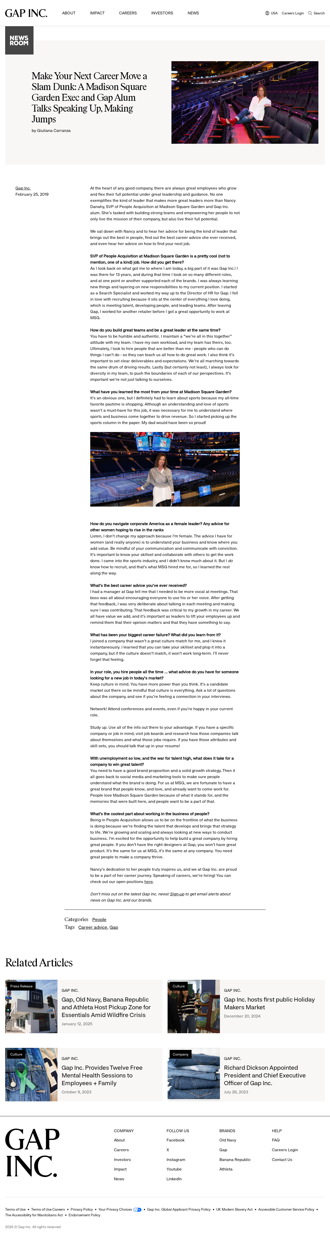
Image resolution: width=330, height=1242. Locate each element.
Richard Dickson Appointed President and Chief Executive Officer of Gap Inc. (265, 1075)
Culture (179, 986)
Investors (162, 13)
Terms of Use (15, 1209)
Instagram (176, 1159)
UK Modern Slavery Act (234, 1209)
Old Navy (227, 1140)
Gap (114, 927)
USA (271, 13)
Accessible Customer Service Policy (286, 1209)
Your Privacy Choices (115, 1209)
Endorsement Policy (84, 1215)
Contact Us (282, 1159)
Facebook (176, 1140)
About (69, 13)
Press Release (21, 986)
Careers (128, 13)
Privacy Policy (82, 1209)
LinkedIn (174, 1178)
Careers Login (293, 13)
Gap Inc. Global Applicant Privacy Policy (179, 1209)
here (148, 881)
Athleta (226, 1169)
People (99, 919)
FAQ (276, 1140)
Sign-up (177, 894)
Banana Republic (235, 1159)
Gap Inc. (23, 188)
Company (180, 1054)
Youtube (174, 1169)
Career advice (92, 927)
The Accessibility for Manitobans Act (34, 1215)
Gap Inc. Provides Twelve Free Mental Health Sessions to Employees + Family (102, 1075)
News (193, 13)
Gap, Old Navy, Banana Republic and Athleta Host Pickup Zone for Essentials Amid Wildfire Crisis (106, 1007)
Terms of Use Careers (48, 1209)
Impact (97, 13)
